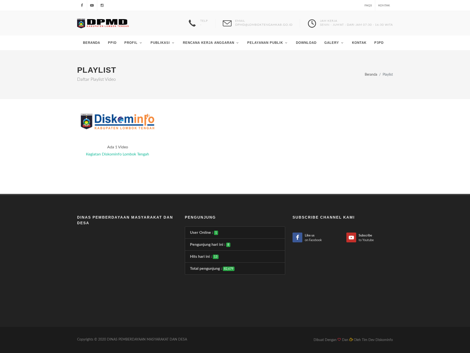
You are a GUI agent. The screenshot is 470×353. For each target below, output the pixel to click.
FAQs (368, 5)
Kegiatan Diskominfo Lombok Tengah (117, 154)
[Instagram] (102, 5)
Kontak (384, 5)
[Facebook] (82, 5)
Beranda (371, 74)
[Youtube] (92, 5)
